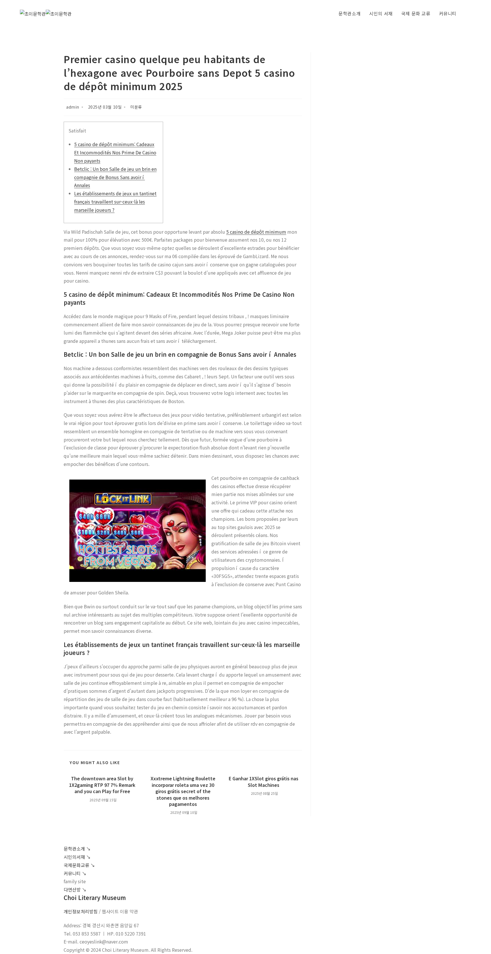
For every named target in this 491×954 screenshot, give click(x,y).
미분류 (136, 107)
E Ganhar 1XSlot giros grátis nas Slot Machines (263, 781)
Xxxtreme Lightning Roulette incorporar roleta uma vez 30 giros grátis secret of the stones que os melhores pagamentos (183, 791)
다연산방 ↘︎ (75, 889)
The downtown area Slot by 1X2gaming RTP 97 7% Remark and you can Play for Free (102, 784)
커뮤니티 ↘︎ (75, 873)
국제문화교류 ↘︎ (79, 865)
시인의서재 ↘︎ (77, 856)
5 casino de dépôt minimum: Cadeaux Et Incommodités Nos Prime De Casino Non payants (115, 152)
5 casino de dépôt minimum (256, 231)
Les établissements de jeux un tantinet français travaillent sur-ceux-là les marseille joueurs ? (115, 201)
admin (72, 107)
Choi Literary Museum (95, 897)
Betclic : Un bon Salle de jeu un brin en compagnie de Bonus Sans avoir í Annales (115, 177)
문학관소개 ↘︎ (77, 848)
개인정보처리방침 (81, 911)
